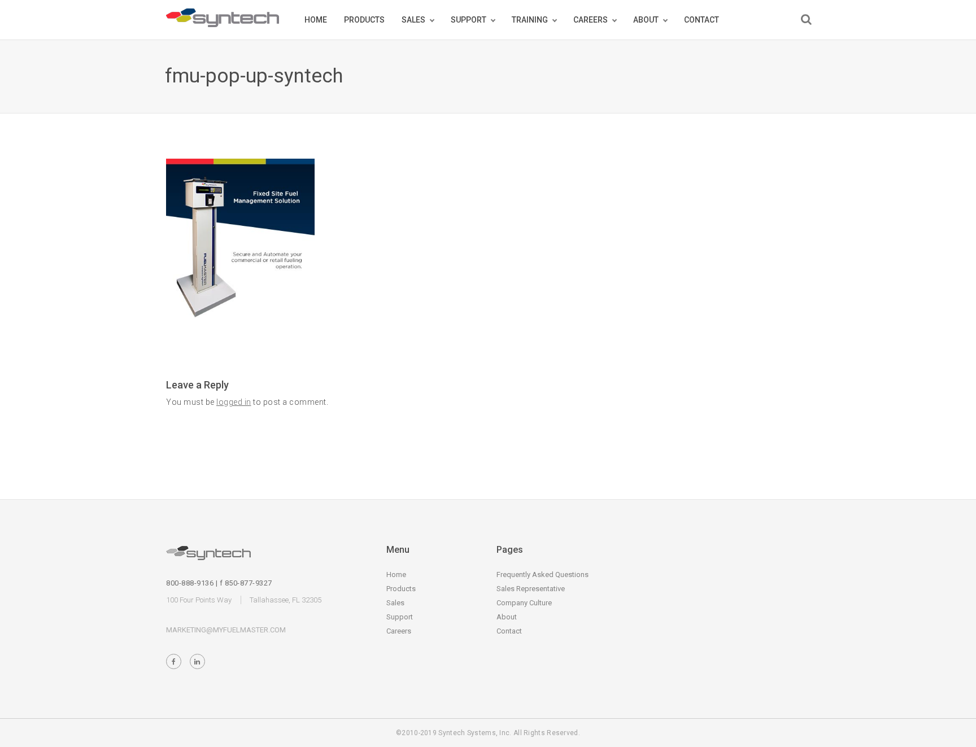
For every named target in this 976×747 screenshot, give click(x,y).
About (506, 617)
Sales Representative (530, 588)
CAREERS (590, 19)
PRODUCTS (364, 19)
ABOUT (646, 19)
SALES (413, 19)
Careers (398, 631)
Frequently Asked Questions (542, 574)
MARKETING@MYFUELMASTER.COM (226, 630)
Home (396, 574)
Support (399, 617)
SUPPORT (468, 19)
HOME (315, 19)
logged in (233, 402)
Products (401, 588)
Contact (509, 631)
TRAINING (530, 19)
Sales (395, 603)
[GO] (806, 19)
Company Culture (524, 603)
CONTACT (701, 19)
